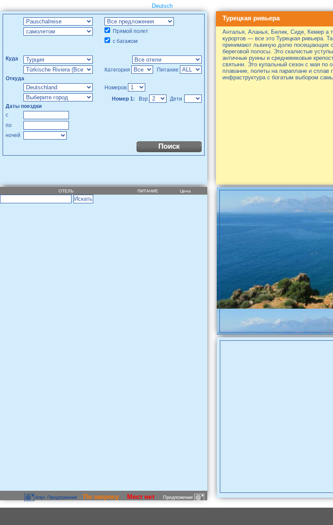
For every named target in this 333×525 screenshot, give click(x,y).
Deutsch (162, 6)
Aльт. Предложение (56, 497)
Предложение (178, 497)
